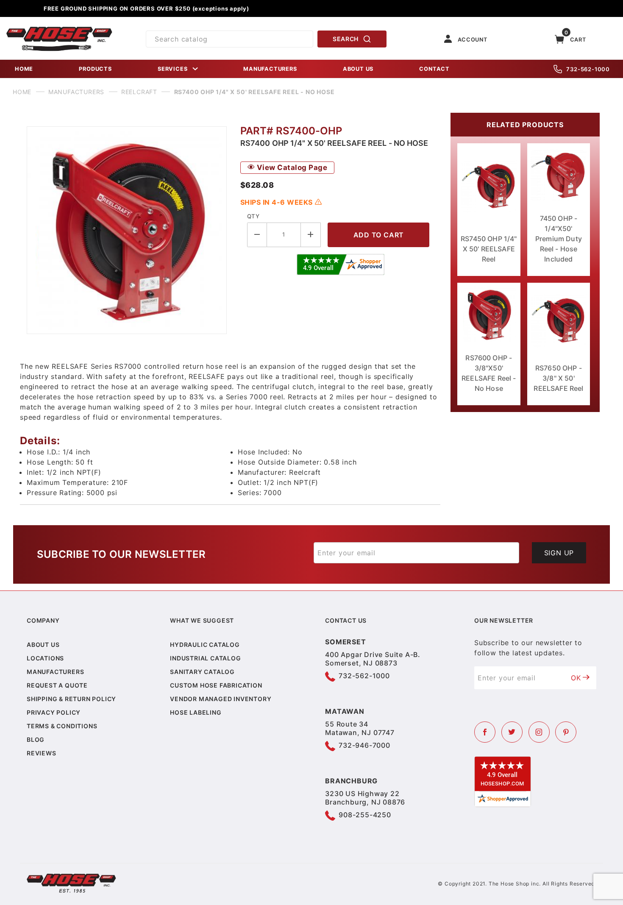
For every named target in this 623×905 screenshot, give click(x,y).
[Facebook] (484, 732)
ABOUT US (358, 69)
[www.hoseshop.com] (59, 29)
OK (576, 678)
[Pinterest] (565, 732)
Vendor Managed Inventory (220, 698)
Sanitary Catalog (202, 671)
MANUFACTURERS (270, 69)
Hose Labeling (195, 712)
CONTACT (434, 69)
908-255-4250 (365, 814)
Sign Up (559, 553)
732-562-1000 (588, 69)
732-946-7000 (364, 745)
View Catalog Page (291, 167)
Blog (35, 739)
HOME (24, 69)
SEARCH (346, 38)
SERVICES (172, 69)
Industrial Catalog (205, 658)
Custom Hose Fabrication (216, 685)
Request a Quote (57, 685)
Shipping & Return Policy (71, 698)
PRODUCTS (95, 69)
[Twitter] (512, 732)
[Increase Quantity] (311, 235)
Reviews (41, 753)
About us (43, 644)
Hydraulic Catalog (205, 644)
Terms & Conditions (62, 726)
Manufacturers (55, 671)
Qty (253, 216)
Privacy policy (54, 712)
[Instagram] (539, 732)
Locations (45, 658)
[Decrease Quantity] (257, 235)
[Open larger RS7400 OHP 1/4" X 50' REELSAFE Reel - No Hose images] (127, 230)
